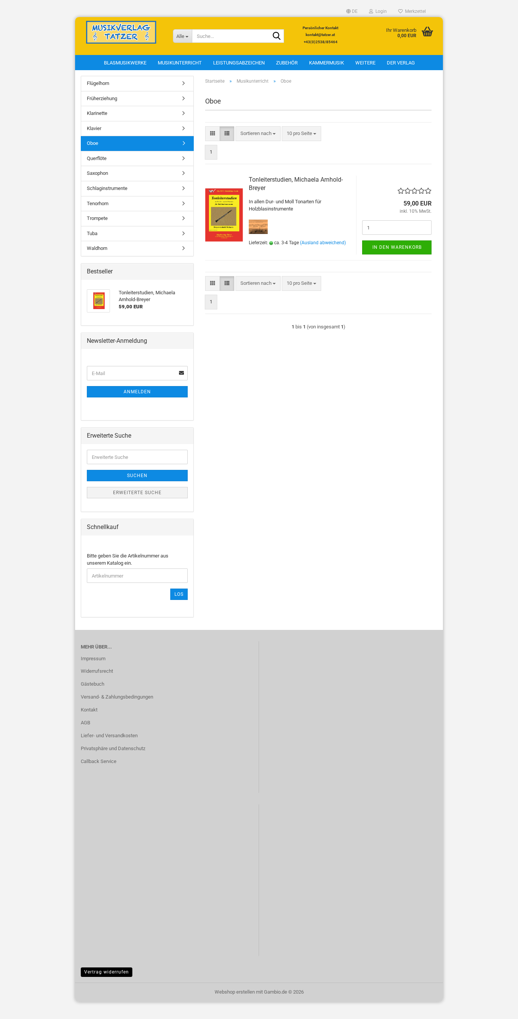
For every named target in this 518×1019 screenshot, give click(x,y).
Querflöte (97, 158)
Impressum (93, 658)
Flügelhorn (98, 83)
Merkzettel (414, 11)
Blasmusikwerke (125, 63)
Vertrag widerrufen (106, 972)
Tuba (92, 233)
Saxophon (97, 173)
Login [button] (380, 11)
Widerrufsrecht (97, 671)
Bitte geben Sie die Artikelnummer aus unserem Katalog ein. (127, 559)
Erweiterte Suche (137, 492)
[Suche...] (277, 36)
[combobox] (258, 133)
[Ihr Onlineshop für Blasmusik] (121, 32)
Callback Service (98, 761)
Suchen (137, 475)
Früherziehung (102, 98)
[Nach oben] (497, 1008)
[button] (352, 11)
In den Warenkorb (397, 247)
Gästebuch (92, 684)
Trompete (97, 218)
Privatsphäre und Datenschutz (113, 748)
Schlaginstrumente (107, 188)
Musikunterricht (180, 63)
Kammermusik (326, 63)
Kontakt (89, 710)
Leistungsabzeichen (239, 63)
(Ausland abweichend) (323, 242)
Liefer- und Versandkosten (109, 735)
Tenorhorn (97, 203)
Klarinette (97, 113)
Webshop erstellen (235, 992)
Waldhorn (97, 248)
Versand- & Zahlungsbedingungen (117, 697)
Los (179, 594)
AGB (85, 722)
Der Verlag (401, 63)
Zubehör (287, 63)
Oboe (92, 143)
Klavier (94, 128)
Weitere (365, 63)
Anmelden (137, 391)
